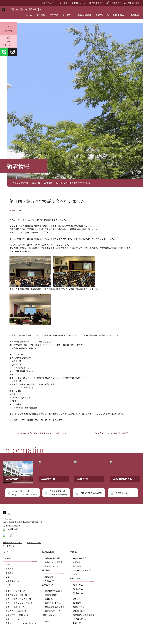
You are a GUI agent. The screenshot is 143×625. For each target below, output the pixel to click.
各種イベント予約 (53, 603)
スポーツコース (12, 619)
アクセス (49, 2)
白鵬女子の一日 (12, 580)
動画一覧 (77, 623)
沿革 (75, 574)
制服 (7, 564)
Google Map (10, 525)
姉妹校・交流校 (52, 566)
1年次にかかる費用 (53, 590)
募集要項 (49, 599)
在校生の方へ (97, 2)
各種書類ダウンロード (55, 611)
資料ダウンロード (8, 43)
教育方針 (77, 562)
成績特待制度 (51, 595)
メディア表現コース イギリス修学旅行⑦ (110, 433)
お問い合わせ (79, 2)
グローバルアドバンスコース (18, 599)
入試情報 (8, 30)
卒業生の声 (50, 580)
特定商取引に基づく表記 (83, 615)
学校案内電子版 (80, 619)
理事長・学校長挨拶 (81, 570)
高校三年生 (78, 592)
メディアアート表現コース (17, 615)
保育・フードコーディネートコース (21, 623)
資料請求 (63, 2)
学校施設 (9, 572)
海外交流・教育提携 (54, 562)
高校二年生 (78, 588)
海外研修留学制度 (53, 558)
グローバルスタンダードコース (19, 603)
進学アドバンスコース (15, 590)
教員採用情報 (134, 2)
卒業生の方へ (115, 2)
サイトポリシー (34, 542)
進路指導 (135, 15)
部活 (7, 576)
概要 (47, 621)
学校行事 (9, 568)
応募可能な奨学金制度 (55, 607)
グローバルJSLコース (15, 607)
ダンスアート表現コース (16, 611)
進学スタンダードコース (16, 595)
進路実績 (49, 576)
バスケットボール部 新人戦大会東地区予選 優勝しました (40, 433)
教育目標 (77, 566)
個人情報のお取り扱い (12, 542)
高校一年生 (78, 584)
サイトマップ (9, 545)
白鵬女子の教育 (80, 558)
